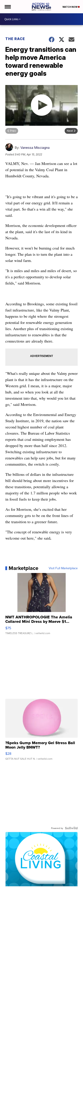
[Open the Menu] (7, 6)
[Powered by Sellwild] (71, 828)
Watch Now (70, 7)
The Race (15, 39)
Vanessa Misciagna (35, 147)
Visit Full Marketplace (63, 568)
